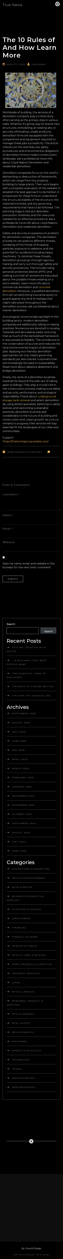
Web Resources (24, 1087)
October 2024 (22, 814)
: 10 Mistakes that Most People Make (27, 662)
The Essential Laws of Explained (26, 675)
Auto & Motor (22, 887)
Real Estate (21, 1023)
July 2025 (19, 732)
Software (19, 1041)
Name (8, 515)
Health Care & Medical (29, 955)
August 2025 (21, 722)
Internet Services (26, 973)
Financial (19, 927)
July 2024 (19, 841)
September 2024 (24, 823)
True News (13, 5)
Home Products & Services (24, 452)
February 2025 (23, 777)
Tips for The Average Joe (31, 695)
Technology (21, 1059)
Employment (21, 918)
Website (9, 542)
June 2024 (19, 851)
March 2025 (20, 768)
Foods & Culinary (25, 937)
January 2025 (22, 787)
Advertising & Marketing (31, 869)
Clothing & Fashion (26, 909)
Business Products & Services (25, 898)
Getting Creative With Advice (26, 649)
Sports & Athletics (26, 1050)
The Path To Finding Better (33, 686)
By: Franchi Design (31, 1248)
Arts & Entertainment (29, 878)
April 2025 (20, 759)
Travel (17, 1069)
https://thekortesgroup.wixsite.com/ (25, 441)
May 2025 (18, 750)
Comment (11, 494)
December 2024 (23, 796)
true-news (39, 64)
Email (8, 528)
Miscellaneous (23, 992)
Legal (16, 982)
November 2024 (23, 805)
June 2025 (19, 741)
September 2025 (24, 713)
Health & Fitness (24, 946)
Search (11, 624)
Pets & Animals (23, 1014)
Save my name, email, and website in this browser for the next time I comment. (28, 565)
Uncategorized (23, 1078)
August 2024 (21, 832)
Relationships (23, 1032)
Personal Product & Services (25, 1003)
